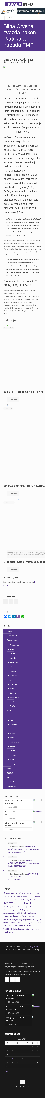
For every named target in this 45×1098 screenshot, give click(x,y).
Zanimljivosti (11, 786)
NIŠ (11, 667)
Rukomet (6, 926)
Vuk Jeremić (35, 929)
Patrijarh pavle (27, 920)
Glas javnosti (14, 725)
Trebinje (9, 769)
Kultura (12, 733)
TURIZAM (10, 773)
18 (12, 1058)
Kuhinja (12, 729)
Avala (12, 649)
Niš (21, 910)
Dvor (11, 720)
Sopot (12, 689)
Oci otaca (34, 916)
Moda (12, 738)
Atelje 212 (29, 894)
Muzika (12, 746)
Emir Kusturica (14, 900)
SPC (20, 926)
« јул (6, 1071)
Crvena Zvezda (20, 897)
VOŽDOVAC (11, 782)
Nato (5, 910)
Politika (12, 751)
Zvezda (5, 932)
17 (7, 1058)
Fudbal (21, 900)
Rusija (12, 926)
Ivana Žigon (27, 900)
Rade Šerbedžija (25, 923)
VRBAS (12, 702)
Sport (12, 759)
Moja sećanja (14, 742)
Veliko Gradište (15, 697)
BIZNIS (9, 631)
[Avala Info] (20, 4)
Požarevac (13, 675)
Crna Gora (11, 897)
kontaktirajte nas (31, 946)
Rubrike (9, 711)
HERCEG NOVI (12, 636)
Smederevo (14, 684)
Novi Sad (13, 671)
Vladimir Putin (17, 929)
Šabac (12, 680)
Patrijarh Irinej (17, 920)
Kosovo (8, 903)
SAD (16, 926)
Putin (18, 922)
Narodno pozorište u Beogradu (26, 907)
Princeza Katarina (9, 923)
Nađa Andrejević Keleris (13, 910)
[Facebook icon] (20, 1090)
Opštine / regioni (12, 640)
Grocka (12, 654)
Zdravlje (12, 764)
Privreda (13, 755)
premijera (36, 919)
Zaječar (12, 706)
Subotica (13, 693)
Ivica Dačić (34, 900)
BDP (34, 894)
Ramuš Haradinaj (36, 923)
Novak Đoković (22, 916)
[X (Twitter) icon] (22, 1090)
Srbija (25, 925)
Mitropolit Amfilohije (19, 903)
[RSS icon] (25, 1090)
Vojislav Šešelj (26, 929)
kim (39, 900)
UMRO (33, 926)
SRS (29, 926)
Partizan (7, 919)
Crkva (12, 716)
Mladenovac (14, 662)
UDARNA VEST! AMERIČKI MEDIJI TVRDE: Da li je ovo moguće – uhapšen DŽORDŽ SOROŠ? (24, 849)
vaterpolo (7, 929)
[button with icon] (5, 601)
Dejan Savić (31, 897)
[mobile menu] (42, 4)
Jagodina (13, 658)
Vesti (8, 777)
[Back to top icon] (22, 1082)
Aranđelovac (14, 645)
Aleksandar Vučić (14, 893)
